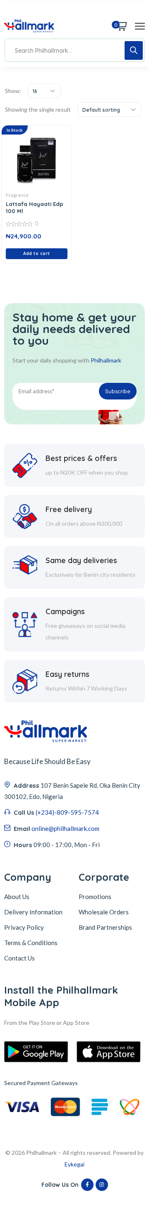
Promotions (95, 896)
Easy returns (67, 674)
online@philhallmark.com (65, 828)
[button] (36, 253)
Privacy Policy (24, 927)
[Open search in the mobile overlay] (74, 50)
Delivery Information (33, 912)
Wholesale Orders (104, 912)
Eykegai (74, 1164)
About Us (16, 896)
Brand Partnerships (105, 927)
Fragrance (17, 195)
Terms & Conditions (31, 942)
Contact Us (19, 958)
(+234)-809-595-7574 (67, 812)
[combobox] (44, 90)
